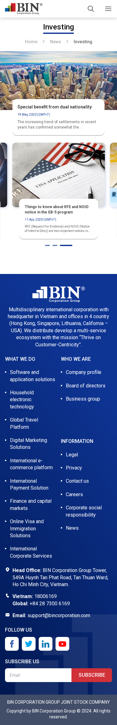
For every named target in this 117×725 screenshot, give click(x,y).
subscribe (92, 675)
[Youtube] (62, 644)
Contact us (77, 481)
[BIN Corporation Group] (23, 8)
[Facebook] (12, 644)
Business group (83, 399)
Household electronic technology (22, 400)
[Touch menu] (108, 9)
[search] (91, 9)
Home (31, 41)
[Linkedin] (45, 644)
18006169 (45, 596)
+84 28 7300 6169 (50, 604)
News (55, 41)
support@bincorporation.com (58, 615)
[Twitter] (29, 644)
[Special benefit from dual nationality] (58, 80)
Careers (74, 494)
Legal (72, 455)
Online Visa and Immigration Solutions (27, 528)
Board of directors (85, 386)
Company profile (83, 372)
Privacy (74, 468)
